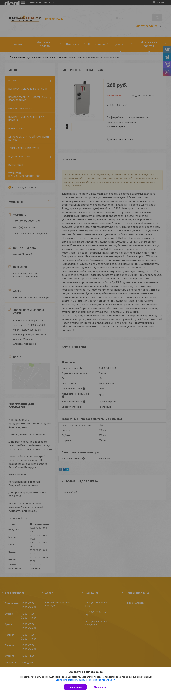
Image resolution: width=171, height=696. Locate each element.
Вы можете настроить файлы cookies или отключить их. (84, 680)
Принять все (75, 687)
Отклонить (100, 687)
